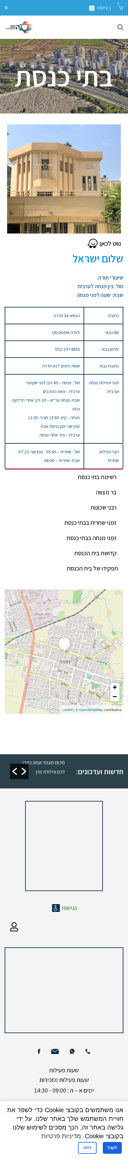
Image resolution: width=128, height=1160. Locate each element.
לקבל (112, 1147)
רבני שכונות (104, 507)
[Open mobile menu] (6, 8)
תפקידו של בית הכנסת (92, 568)
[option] (43, 767)
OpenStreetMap (91, 709)
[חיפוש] (120, 27)
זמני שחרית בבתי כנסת (90, 523)
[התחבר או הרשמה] (14, 927)
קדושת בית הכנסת (95, 553)
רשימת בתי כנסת (97, 477)
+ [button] (115, 687)
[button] (14, 771)
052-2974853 (67, 349)
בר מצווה (106, 492)
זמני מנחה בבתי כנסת (91, 538)
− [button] (115, 696)
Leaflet (67, 709)
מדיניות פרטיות (61, 1136)
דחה (87, 1147)
